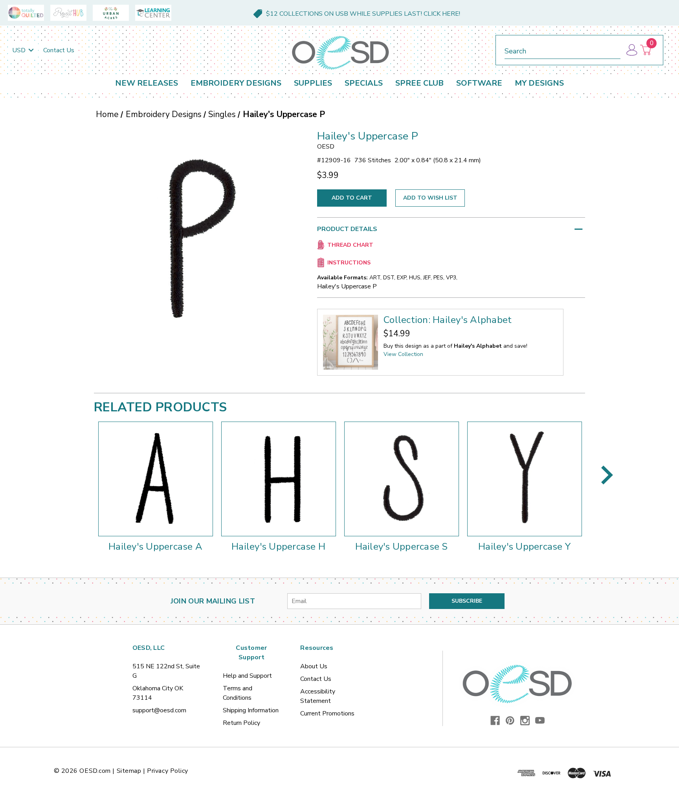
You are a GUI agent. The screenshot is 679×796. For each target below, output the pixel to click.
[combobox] (562, 49)
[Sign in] (631, 50)
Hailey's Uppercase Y (524, 546)
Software (479, 83)
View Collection (403, 354)
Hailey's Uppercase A (155, 546)
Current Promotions (327, 713)
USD (19, 50)
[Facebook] (495, 720)
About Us (313, 666)
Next (607, 475)
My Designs (539, 83)
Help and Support (247, 675)
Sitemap (129, 771)
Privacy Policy (167, 771)
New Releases (146, 83)
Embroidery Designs (236, 83)
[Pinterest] (510, 720)
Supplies (313, 83)
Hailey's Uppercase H (278, 546)
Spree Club (419, 83)
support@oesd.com (159, 710)
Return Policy (241, 723)
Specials (364, 83)
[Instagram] (525, 720)
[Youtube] (540, 720)
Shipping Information (251, 710)
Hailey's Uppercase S (401, 546)
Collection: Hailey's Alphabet (448, 320)
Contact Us (58, 50)
